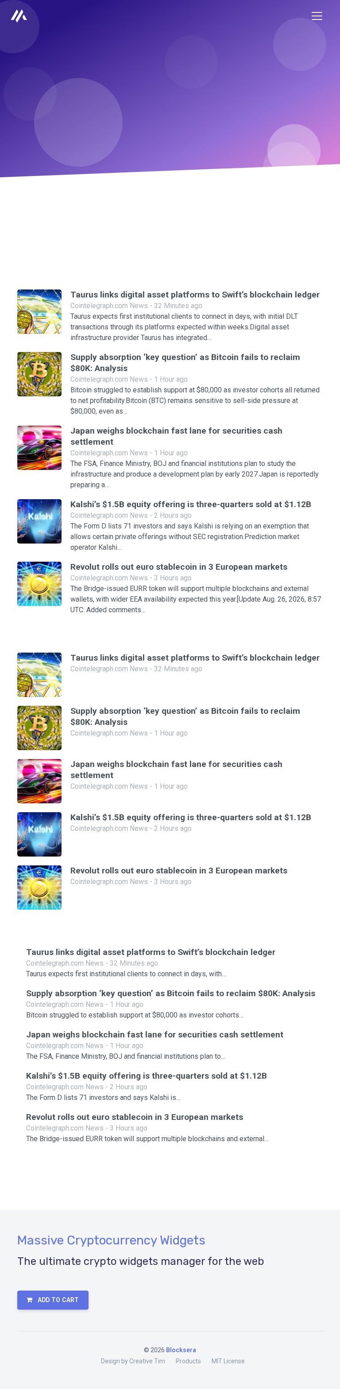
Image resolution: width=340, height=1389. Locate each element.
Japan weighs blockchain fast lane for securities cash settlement (154, 1034)
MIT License (228, 1361)
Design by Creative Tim (133, 1361)
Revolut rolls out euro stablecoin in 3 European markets (178, 567)
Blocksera (181, 1350)
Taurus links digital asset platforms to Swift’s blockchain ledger (195, 295)
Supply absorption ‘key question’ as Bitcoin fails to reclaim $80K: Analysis (170, 993)
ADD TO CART (57, 1299)
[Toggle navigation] (317, 16)
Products (188, 1361)
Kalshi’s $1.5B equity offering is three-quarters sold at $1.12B (190, 504)
